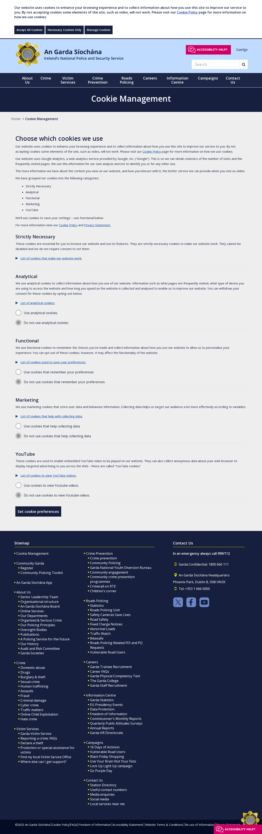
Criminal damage (33, 700)
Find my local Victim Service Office (45, 757)
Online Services (32, 611)
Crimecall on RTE (103, 586)
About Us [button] (27, 80)
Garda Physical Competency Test (115, 676)
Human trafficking (34, 686)
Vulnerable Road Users (107, 652)
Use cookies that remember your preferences (59, 372)
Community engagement (109, 572)
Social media (99, 799)
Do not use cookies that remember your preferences (64, 382)
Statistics (97, 605)
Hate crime (28, 719)
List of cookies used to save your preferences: (53, 362)
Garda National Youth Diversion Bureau (120, 567)
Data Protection (102, 709)
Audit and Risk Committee (40, 648)
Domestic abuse (32, 667)
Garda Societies (32, 653)
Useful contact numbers (108, 789)
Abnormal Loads (102, 629)
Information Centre (101, 695)
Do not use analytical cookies (46, 322)
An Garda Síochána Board (40, 606)
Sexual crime (30, 681)
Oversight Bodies (33, 629)
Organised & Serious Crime (41, 620)
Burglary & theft (32, 677)
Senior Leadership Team (39, 597)
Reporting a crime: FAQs (38, 738)
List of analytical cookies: (37, 303)
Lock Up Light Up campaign (111, 766)
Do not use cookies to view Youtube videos (56, 495)
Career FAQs (99, 671)
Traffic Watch (100, 633)
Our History (29, 644)
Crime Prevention (99, 553)
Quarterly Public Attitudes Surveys (116, 723)
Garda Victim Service (35, 733)
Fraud (24, 695)
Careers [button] (150, 78)
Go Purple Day (101, 770)
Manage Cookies (98, 30)
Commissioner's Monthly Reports (115, 718)
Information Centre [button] (177, 80)
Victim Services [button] (68, 80)
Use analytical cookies (40, 313)
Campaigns (94, 742)
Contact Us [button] (233, 80)
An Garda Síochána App (34, 582)
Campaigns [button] (208, 78)
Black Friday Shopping (107, 756)
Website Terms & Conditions (164, 825)
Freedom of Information (108, 714)
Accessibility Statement (128, 825)
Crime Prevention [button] (97, 80)
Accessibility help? (212, 49)
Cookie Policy (187, 12)
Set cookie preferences (38, 511)
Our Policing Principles (37, 625)
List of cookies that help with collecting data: (51, 416)
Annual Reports (102, 728)
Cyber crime (29, 705)
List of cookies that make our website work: (51, 258)
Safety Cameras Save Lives (110, 614)
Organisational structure (39, 601)
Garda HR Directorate (106, 733)
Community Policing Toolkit (41, 572)
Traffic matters (31, 710)
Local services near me (107, 804)
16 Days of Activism (105, 747)
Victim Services (27, 729)
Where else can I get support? (43, 761)
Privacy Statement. (97, 225)
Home (15, 119)
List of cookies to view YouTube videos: (48, 475)
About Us (23, 592)
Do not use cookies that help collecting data (57, 436)
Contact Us (94, 780)
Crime (20, 663)
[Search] (244, 64)
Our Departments (34, 616)
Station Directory (103, 785)
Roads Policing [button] (127, 80)
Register (26, 568)
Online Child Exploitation (39, 714)
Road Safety (99, 619)
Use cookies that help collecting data (52, 426)
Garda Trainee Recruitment (111, 667)
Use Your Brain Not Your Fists (113, 761)
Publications (29, 634)
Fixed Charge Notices (106, 624)
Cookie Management (41, 119)
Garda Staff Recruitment (108, 685)
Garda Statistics (102, 700)
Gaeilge (242, 49)
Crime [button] (46, 78)
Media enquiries (102, 794)
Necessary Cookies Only (64, 30)
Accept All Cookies (29, 30)
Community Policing (105, 563)
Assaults (26, 691)
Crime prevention (103, 558)
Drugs (25, 672)
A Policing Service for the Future (45, 639)
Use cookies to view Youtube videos (51, 485)
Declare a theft (31, 743)
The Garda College (104, 680)
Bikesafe (96, 638)
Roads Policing (97, 601)
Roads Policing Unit (105, 610)
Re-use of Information (200, 825)
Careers (92, 662)
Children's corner (103, 591)
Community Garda (30, 563)
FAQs (73, 825)
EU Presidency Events (106, 704)
